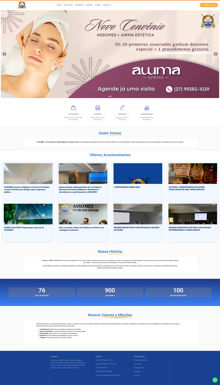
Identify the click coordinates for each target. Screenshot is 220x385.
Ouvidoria (89, 5)
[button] (215, 380)
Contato (98, 5)
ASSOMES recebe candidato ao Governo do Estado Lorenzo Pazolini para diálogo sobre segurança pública (26, 189)
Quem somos (68, 5)
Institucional (79, 5)
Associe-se (107, 5)
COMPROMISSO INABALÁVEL (127, 187)
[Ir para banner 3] (111, 96)
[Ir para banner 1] (108, 96)
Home (59, 5)
